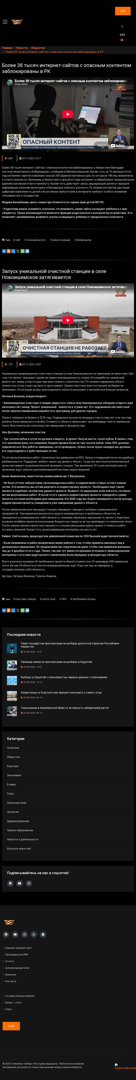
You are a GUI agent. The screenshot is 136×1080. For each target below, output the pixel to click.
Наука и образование (20, 830)
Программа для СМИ (16, 954)
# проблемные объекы (83, 599)
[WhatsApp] (23, 251)
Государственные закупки (19, 996)
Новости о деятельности (22, 839)
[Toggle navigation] (5, 21)
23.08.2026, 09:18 (33, 697)
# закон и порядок (60, 240)
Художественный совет (18, 948)
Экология (13, 812)
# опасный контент (35, 240)
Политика (13, 747)
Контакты (10, 981)
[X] (18, 251)
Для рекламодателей (17, 968)
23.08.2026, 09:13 (33, 713)
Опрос (8, 1009)
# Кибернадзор (82, 240)
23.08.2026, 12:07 (33, 652)
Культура (12, 766)
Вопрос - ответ (13, 1002)
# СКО (63, 599)
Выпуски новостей (19, 848)
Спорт (10, 793)
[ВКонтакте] (4, 251)
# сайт (17, 240)
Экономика (14, 775)
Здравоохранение (18, 821)
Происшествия (16, 802)
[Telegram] (27, 251)
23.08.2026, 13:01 (33, 667)
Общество (13, 757)
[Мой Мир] (13, 251)
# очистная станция (24, 599)
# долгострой (47, 599)
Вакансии (10, 974)
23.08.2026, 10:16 (33, 682)
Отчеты (9, 961)
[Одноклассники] (9, 251)
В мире (11, 784)
